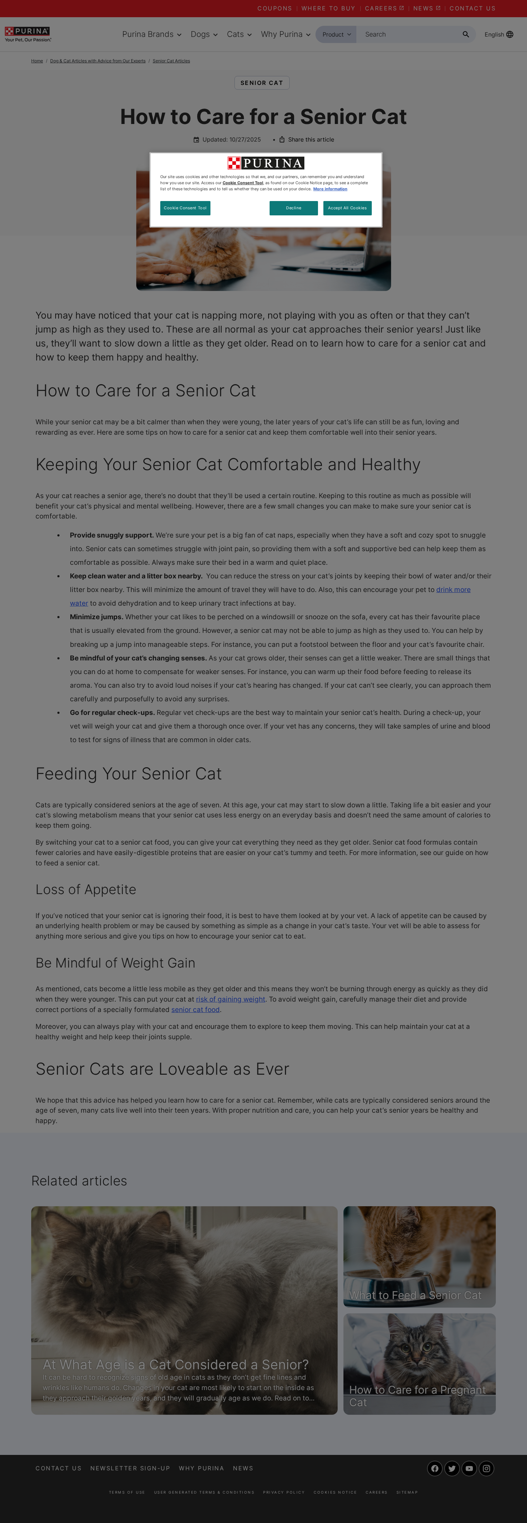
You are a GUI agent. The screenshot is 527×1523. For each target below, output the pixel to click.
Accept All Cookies (347, 207)
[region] (266, 190)
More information (330, 188)
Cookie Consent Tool (185, 207)
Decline (293, 207)
